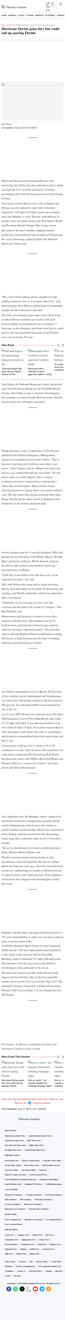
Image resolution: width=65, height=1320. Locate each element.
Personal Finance (11, 1244)
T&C (31, 1262)
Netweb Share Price (31, 1165)
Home (4, 15)
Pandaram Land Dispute (49, 1179)
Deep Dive (43, 1170)
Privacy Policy (42, 1262)
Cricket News (44, 1240)
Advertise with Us (35, 1271)
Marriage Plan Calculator (39, 1209)
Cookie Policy (56, 1262)
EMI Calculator (11, 1199)
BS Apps (17, 1276)
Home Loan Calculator (33, 1204)
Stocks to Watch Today (31, 1161)
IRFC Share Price (34, 1140)
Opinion (60, 15)
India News (11, 25)
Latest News (9, 1235)
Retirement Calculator (43, 1199)
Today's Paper (10, 1262)
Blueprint (50, 15)
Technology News (27, 1244)
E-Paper (30, 15)
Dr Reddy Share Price (13, 1150)
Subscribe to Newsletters (33, 1220)
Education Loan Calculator (15, 1209)
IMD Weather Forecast (51, 1165)
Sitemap (49, 1271)
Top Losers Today (11, 1170)
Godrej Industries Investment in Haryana (20, 1179)
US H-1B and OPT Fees (38, 1175)
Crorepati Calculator (34, 1195)
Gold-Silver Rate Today (52, 1161)
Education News (11, 1249)
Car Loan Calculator (13, 1204)
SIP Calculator (25, 1199)
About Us (22, 1262)
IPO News (49, 1235)
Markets (39, 15)
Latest (21, 15)
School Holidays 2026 (13, 1184)
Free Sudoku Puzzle (53, 1220)
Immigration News (28, 1240)
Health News (34, 1249)
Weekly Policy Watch (13, 1165)
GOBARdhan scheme (53, 1184)
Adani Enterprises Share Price (39, 1136)
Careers (8, 1276)
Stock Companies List (13, 1220)
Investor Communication (25, 1266)
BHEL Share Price (37, 1145)
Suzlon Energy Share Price (15, 1136)
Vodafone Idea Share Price (35, 1150)
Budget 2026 (34, 1254)
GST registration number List (49, 1266)
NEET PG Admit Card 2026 (15, 1175)
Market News (37, 1235)
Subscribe (58, 1271)
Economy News (48, 1249)
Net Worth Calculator (53, 1195)
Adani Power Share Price (14, 1140)
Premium (12, 15)
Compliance (9, 1271)
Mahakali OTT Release (33, 1184)
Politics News (21, 1254)
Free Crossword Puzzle (13, 1224)
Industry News (55, 1244)
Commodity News (11, 1240)
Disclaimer (9, 1266)
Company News (23, 1235)
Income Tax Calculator (13, 1195)
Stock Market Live (12, 1161)
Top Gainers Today (28, 1170)
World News (42, 1244)
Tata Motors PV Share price (15, 1145)
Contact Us (21, 1271)
